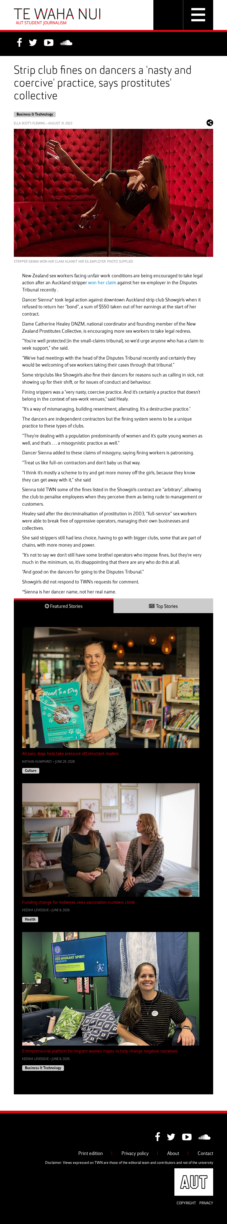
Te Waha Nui (57, 16)
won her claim (102, 282)
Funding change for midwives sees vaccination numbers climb (78, 902)
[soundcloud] (66, 43)
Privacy (206, 1203)
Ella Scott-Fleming (29, 123)
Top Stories (166, 606)
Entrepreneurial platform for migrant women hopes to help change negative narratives (100, 1051)
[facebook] (19, 43)
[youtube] (48, 43)
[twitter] (33, 43)
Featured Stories (65, 606)
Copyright (186, 1203)
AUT (208, 1171)
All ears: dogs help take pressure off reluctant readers (70, 754)
